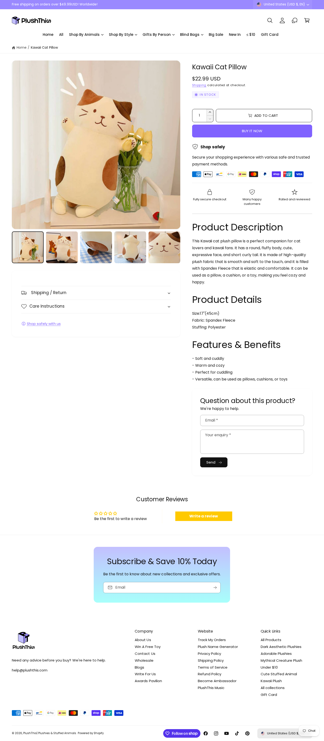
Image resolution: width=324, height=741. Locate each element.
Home (22, 47)
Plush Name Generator (218, 646)
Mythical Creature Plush (281, 660)
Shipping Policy (211, 660)
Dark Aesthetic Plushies (281, 646)
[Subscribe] (215, 587)
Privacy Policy (209, 653)
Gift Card (269, 694)
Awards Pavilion (148, 680)
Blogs (139, 667)
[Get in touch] (294, 20)
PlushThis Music (211, 687)
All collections (273, 687)
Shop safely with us (44, 323)
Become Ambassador (217, 680)
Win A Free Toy (147, 646)
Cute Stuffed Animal (279, 673)
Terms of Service (212, 667)
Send (211, 462)
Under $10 (269, 667)
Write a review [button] (203, 516)
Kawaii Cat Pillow (44, 47)
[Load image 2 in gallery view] (62, 247)
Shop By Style (121, 34)
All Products (271, 639)
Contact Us (145, 653)
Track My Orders (212, 639)
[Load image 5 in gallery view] (164, 247)
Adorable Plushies (276, 653)
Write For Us (145, 673)
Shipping (199, 85)
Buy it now (252, 130)
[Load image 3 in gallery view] (96, 247)
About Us (143, 639)
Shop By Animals (84, 34)
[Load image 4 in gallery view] (130, 247)
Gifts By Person (157, 34)
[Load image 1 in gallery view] (28, 247)
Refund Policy (209, 673)
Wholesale (144, 660)
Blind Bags (189, 34)
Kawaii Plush (271, 680)
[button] (270, 20)
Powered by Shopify (91, 733)
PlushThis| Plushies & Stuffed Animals (49, 733)
